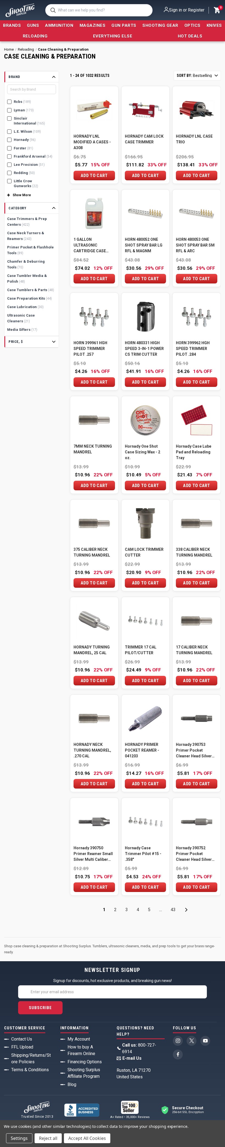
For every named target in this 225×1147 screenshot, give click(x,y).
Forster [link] (23, 148)
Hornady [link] (25, 140)
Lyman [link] (24, 110)
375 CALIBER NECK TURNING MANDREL (92, 552)
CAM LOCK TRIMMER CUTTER (144, 552)
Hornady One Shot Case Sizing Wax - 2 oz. (142, 452)
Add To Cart (94, 175)
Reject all (48, 1138)
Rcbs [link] (22, 102)
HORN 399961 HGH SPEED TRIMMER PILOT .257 (90, 349)
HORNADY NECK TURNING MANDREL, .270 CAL (92, 750)
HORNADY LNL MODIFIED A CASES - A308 (92, 142)
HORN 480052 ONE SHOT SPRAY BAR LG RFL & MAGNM (143, 245)
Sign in (175, 10)
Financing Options (85, 1061)
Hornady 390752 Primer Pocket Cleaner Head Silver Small (194, 854)
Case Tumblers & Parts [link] (30, 290)
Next (186, 910)
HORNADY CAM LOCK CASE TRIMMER (144, 139)
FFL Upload (22, 1047)
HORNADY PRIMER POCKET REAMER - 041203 (142, 750)
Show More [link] (22, 195)
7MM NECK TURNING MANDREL (93, 449)
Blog (72, 1084)
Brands (12, 25)
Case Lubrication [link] (25, 307)
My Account (79, 1039)
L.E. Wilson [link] (27, 131)
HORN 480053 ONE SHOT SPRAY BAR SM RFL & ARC (195, 245)
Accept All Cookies (87, 1138)
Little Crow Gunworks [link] (26, 183)
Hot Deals (190, 36)
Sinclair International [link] (29, 120)
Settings (19, 1138)
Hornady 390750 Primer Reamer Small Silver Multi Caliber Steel (93, 854)
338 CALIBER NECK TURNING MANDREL (194, 552)
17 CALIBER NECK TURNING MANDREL (194, 650)
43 (173, 909)
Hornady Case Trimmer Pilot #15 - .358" (143, 854)
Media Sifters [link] (22, 330)
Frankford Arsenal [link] (33, 156)
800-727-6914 (139, 1048)
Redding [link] (24, 173)
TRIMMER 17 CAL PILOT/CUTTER (140, 650)
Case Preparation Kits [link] (29, 298)
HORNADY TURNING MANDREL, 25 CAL (92, 650)
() (220, 8)
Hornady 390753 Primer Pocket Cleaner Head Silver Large (194, 750)
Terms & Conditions (30, 1069)
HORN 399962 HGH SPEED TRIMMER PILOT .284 (193, 349)
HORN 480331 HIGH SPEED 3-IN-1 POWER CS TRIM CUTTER (144, 349)
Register (196, 10)
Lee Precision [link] (29, 165)
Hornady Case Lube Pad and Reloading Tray (193, 452)
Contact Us (21, 1039)
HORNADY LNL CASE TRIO (194, 139)
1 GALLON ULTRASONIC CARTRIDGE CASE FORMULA (90, 245)
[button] (31, 77)
